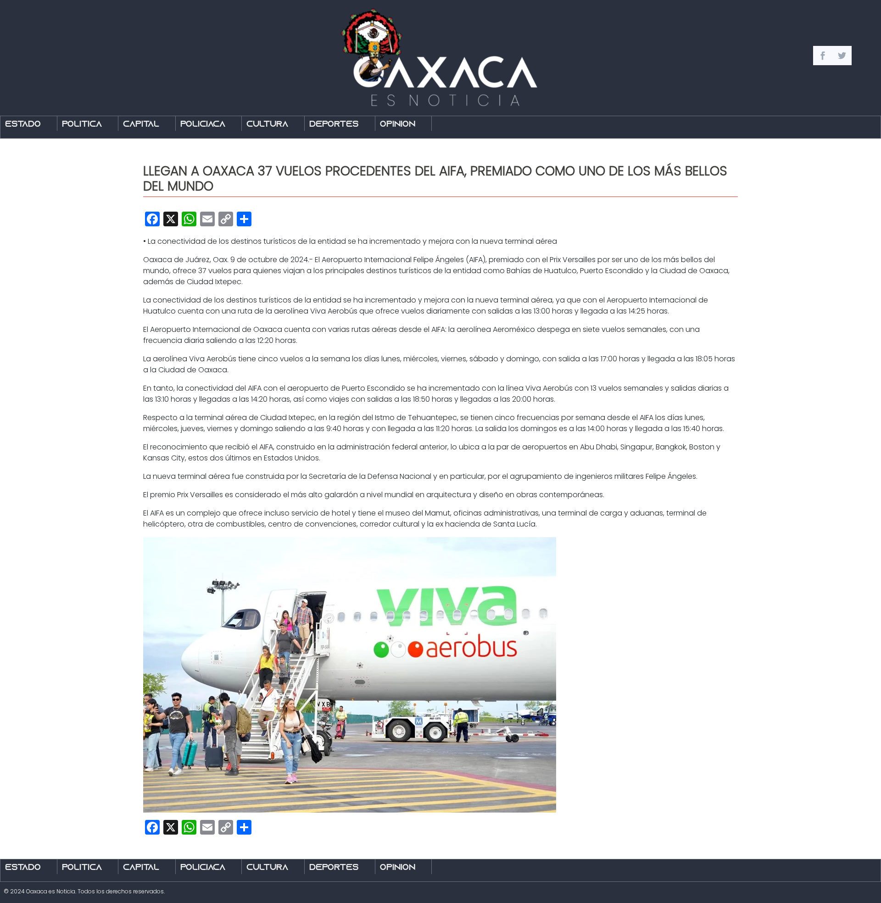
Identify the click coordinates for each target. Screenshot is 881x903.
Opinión (397, 124)
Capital (141, 124)
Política (82, 124)
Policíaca (202, 124)
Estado (23, 124)
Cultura (267, 124)
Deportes (334, 124)
